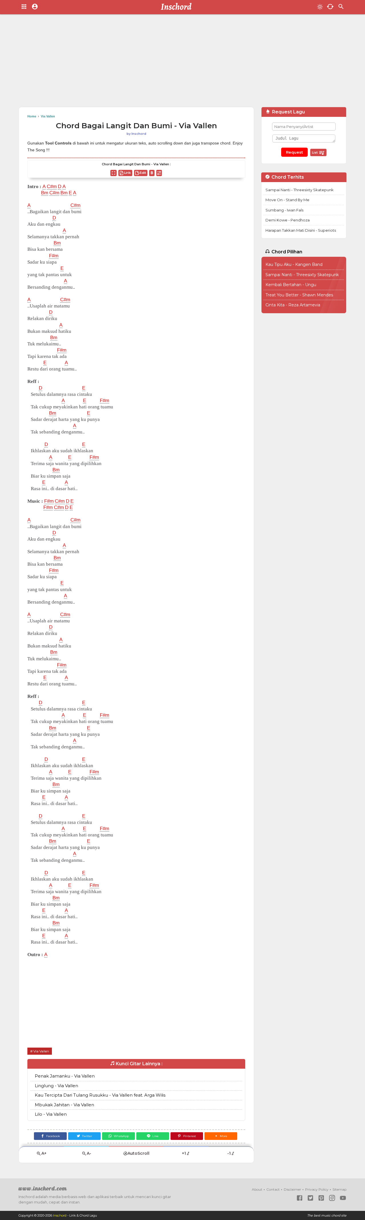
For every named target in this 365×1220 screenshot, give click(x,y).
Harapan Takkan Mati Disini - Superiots (300, 230)
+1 (184, 1153)
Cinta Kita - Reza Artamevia (292, 304)
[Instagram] (332, 1197)
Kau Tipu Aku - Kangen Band (294, 264)
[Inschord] (177, 7)
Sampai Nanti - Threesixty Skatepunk (299, 190)
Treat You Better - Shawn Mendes (299, 295)
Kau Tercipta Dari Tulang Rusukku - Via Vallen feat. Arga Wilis (100, 1095)
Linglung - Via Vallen (56, 1085)
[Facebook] (299, 1197)
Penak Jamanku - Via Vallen (65, 1076)
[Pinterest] (321, 1197)
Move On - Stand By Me (287, 199)
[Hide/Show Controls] (159, 173)
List (315, 152)
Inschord (59, 1215)
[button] (220, 1136)
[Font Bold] (152, 173)
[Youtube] (342, 1197)
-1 (229, 1153)
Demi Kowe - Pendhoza (287, 220)
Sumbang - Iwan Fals (284, 210)
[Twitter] (310, 1197)
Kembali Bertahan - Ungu (290, 284)
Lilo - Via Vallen (51, 1114)
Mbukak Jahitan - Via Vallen (64, 1104)
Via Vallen (41, 1051)
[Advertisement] (182, 63)
